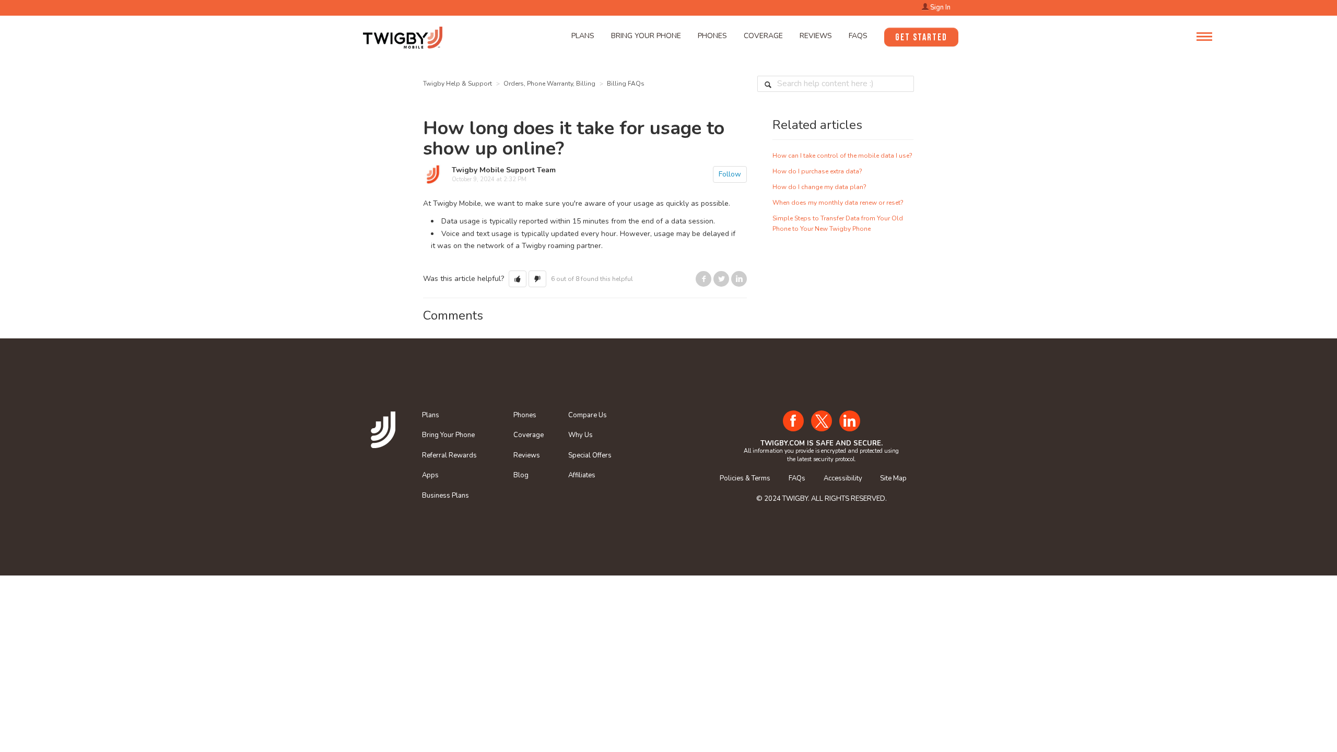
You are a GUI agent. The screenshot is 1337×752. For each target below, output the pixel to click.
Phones (712, 36)
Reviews (816, 36)
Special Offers (590, 455)
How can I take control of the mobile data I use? (842, 155)
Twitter (721, 279)
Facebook (703, 279)
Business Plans (445, 495)
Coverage (763, 36)
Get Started (921, 37)
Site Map (893, 478)
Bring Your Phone (646, 36)
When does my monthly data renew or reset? (838, 202)
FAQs (858, 36)
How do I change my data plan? (819, 187)
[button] (517, 279)
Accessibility (843, 478)
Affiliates (581, 475)
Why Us (580, 435)
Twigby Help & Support (457, 83)
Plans (582, 36)
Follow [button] (730, 174)
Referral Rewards (449, 455)
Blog (521, 475)
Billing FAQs (625, 83)
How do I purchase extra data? (817, 171)
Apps (430, 475)
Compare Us (587, 415)
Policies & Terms (745, 478)
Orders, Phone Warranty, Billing (549, 83)
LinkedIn (739, 279)
